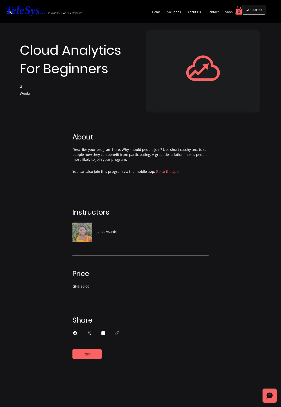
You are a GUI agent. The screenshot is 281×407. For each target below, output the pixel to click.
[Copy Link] (117, 333)
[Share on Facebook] (75, 333)
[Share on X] (89, 333)
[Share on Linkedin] (103, 333)
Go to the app (167, 171)
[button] (239, 10)
